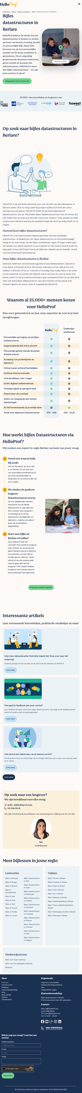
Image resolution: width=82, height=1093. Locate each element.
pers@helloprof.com (52, 1013)
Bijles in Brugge (11, 882)
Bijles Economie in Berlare (57, 882)
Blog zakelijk (6, 995)
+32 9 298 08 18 (47, 1011)
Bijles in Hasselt (11, 908)
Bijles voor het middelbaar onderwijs (18, 963)
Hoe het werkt (7, 985)
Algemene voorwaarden (50, 982)
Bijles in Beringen (11, 878)
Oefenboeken (7, 999)
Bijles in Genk (10, 900)
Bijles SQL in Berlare (55, 894)
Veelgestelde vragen (49, 990)
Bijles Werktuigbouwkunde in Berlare (61, 912)
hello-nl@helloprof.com (20, 805)
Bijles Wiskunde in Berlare (57, 915)
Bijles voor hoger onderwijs (15, 960)
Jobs (42, 987)
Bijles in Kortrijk (11, 912)
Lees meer (8, 777)
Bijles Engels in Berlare (56, 886)
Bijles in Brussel (11, 886)
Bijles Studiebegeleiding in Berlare (60, 901)
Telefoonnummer (8, 1042)
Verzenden (8, 1075)
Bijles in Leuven (11, 915)
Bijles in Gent (10, 904)
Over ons (5, 982)
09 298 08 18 (14, 808)
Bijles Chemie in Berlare (56, 878)
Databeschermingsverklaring (51, 985)
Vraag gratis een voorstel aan (17, 81)
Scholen (4, 997)
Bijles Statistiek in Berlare (57, 897)
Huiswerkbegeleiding (9, 990)
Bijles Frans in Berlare (56, 890)
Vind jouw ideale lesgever (41, 587)
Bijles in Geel (10, 896)
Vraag (4, 1057)
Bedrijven (8, 967)
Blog (3, 992)
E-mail (4, 1049)
